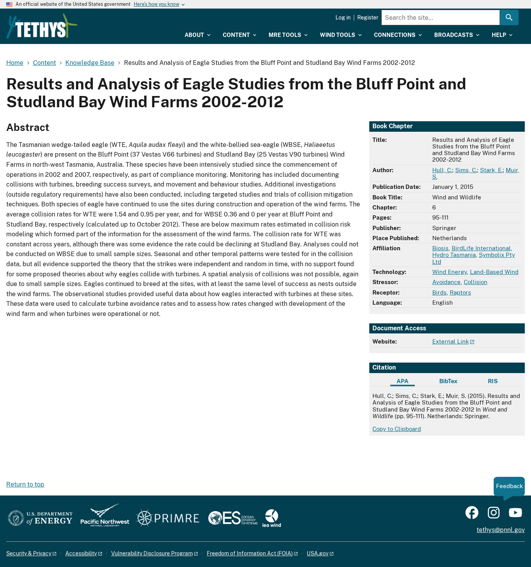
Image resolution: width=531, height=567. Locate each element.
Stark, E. (491, 170)
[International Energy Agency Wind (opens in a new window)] (272, 518)
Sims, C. (466, 170)
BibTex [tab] (448, 381)
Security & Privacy (28, 553)
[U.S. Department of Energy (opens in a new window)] (40, 518)
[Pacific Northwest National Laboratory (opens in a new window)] (101, 518)
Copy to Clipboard (396, 429)
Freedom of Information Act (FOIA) (250, 553)
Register (367, 17)
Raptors (460, 292)
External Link (450, 341)
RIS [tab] (493, 381)
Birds (439, 292)
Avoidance (446, 282)
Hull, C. (442, 170)
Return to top (25, 484)
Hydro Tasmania (454, 254)
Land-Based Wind (494, 272)
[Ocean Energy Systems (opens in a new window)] (233, 518)
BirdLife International (481, 248)
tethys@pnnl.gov (501, 530)
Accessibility (81, 553)
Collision (475, 282)
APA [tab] (403, 381)
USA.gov (317, 553)
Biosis (440, 248)
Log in (343, 17)
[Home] (42, 26)
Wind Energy (449, 272)
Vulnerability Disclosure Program (152, 553)
